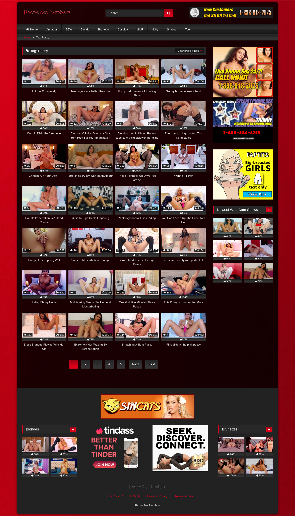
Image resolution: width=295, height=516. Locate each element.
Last (152, 364)
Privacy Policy (157, 496)
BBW (69, 29)
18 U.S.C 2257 (112, 496)
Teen (188, 29)
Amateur (51, 29)
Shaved (172, 29)
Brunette (103, 29)
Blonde (85, 29)
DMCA (135, 496)
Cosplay (123, 29)
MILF (139, 29)
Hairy (155, 29)
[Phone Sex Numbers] (47, 13)
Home (34, 29)
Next (135, 364)
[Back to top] (282, 504)
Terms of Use (184, 496)
